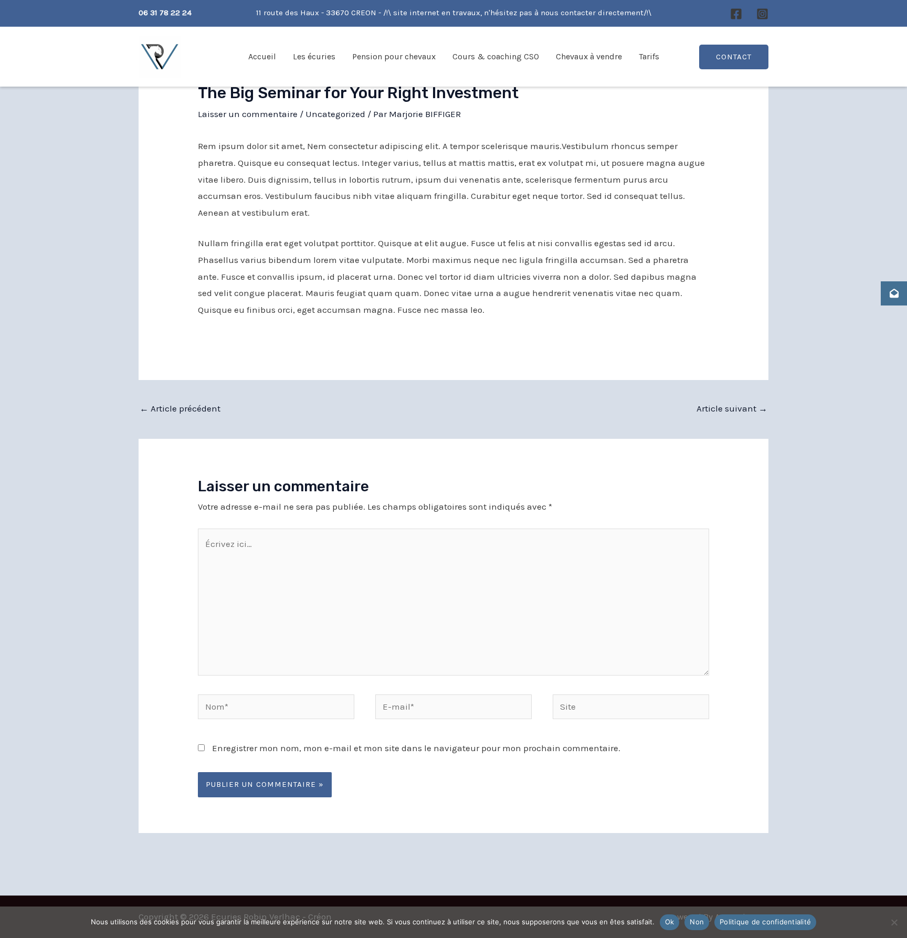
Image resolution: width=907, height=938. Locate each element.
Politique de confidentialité (765, 922)
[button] (733, 57)
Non (697, 922)
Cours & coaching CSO (495, 56)
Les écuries (314, 56)
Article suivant (732, 408)
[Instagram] (762, 14)
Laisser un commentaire (248, 114)
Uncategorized (335, 114)
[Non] (894, 922)
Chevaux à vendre (589, 56)
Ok (669, 922)
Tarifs (649, 56)
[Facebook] (736, 14)
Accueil (262, 56)
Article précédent (180, 408)
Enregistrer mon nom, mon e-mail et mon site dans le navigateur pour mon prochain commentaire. (416, 748)
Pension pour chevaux (394, 56)
